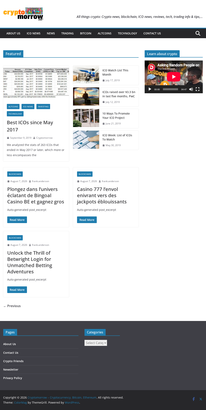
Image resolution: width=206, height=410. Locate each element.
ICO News (33, 33)
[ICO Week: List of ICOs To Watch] (86, 140)
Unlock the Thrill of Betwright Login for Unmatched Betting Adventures (29, 262)
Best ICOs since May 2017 (30, 126)
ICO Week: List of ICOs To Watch (117, 137)
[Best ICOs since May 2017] (36, 83)
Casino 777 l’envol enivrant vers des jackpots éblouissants (102, 195)
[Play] (150, 89)
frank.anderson (40, 181)
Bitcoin (85, 33)
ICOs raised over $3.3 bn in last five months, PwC (118, 94)
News (51, 33)
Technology (127, 33)
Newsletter (10, 369)
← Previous (12, 306)
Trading (67, 33)
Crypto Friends (13, 361)
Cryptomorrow (44, 137)
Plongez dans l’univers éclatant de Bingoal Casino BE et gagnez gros (35, 195)
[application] (174, 76)
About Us (13, 33)
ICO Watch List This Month (115, 72)
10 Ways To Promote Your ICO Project (116, 116)
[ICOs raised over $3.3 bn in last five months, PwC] (86, 97)
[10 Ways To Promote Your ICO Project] (86, 118)
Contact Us (152, 33)
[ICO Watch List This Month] (86, 75)
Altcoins (104, 33)
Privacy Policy (12, 378)
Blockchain (15, 174)
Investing (43, 106)
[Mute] (191, 89)
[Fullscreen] (198, 89)
